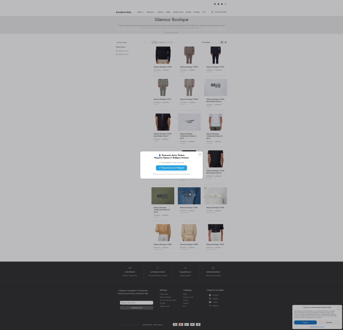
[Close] (200, 154)
